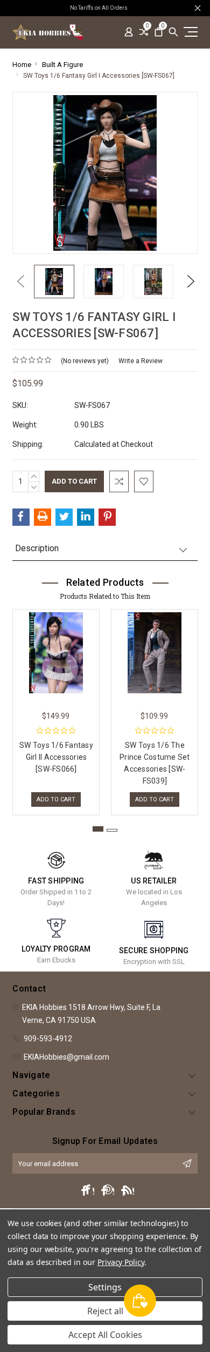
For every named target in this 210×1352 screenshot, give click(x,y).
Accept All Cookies (105, 1335)
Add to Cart (56, 799)
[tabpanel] (56, 709)
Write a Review (140, 361)
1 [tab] (98, 829)
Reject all (105, 1311)
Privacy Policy (120, 1262)
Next (188, 281)
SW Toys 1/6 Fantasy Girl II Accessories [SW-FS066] (56, 757)
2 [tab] (112, 830)
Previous (17, 281)
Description (37, 548)
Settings (105, 1287)
